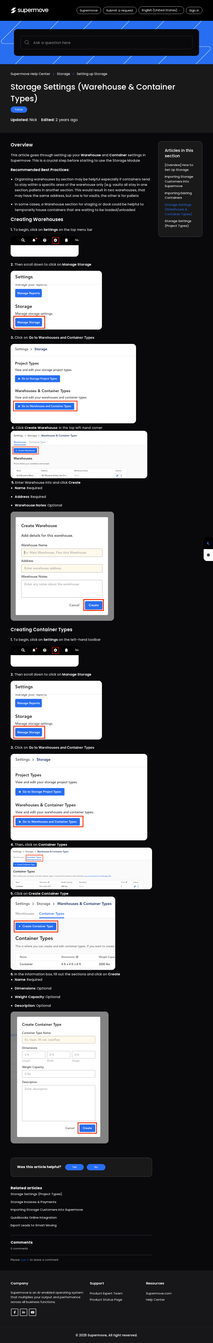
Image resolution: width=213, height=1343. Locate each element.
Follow (19, 109)
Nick (34, 119)
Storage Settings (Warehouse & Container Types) (178, 209)
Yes (74, 1167)
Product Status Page (106, 1299)
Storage (63, 73)
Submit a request (119, 10)
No (96, 1167)
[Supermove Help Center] (30, 10)
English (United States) (160, 10)
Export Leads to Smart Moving (34, 1225)
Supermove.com (159, 1293)
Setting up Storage (92, 73)
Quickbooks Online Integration (34, 1217)
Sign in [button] (194, 10)
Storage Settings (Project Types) (36, 1194)
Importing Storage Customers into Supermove (47, 1209)
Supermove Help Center (30, 73)
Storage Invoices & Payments (33, 1202)
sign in (25, 1260)
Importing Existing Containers (178, 195)
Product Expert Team (106, 1293)
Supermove (89, 10)
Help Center (155, 1299)
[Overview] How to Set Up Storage (179, 167)
